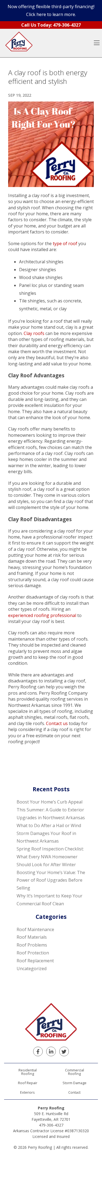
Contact (74, 1092)
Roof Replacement (35, 961)
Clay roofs (34, 333)
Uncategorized (32, 969)
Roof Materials (32, 937)
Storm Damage (74, 1082)
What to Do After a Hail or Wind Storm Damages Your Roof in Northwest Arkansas (49, 833)
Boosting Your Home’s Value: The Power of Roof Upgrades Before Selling (51, 880)
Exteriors (27, 1092)
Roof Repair (27, 1082)
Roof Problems (32, 945)
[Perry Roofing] (18, 43)
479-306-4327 (51, 1125)
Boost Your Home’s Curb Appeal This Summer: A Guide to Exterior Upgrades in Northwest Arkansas (51, 810)
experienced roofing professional (42, 615)
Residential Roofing (27, 1072)
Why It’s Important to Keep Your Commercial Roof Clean (49, 900)
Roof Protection (33, 953)
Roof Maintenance (35, 929)
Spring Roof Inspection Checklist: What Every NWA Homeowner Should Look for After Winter (50, 857)
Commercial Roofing (74, 1072)
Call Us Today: (51, 25)
